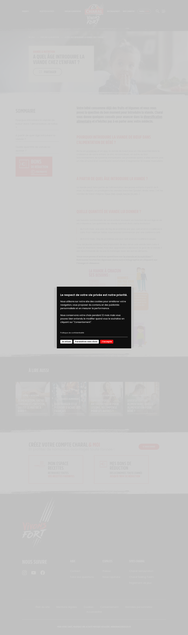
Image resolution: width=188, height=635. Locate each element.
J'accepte (107, 341)
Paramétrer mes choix (86, 341)
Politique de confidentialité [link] (72, 332)
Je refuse (66, 341)
